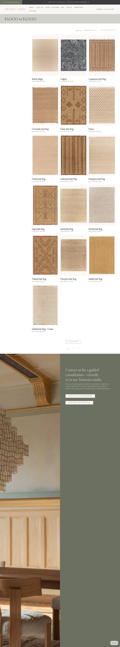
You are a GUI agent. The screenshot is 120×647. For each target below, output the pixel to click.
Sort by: (78, 31)
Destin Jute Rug (38, 178)
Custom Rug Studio (11, 2)
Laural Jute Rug (66, 228)
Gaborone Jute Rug (68, 178)
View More (73, 341)
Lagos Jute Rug (38, 228)
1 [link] (68, 348)
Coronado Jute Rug (40, 128)
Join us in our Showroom (80, 396)
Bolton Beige (37, 78)
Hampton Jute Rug (96, 178)
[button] (47, 7)
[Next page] (79, 348)
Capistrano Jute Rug (97, 78)
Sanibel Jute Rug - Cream (42, 328)
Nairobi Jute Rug (39, 278)
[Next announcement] (96, 2)
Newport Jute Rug (68, 278)
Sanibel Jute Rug (95, 278)
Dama (91, 128)
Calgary (63, 78)
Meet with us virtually (79, 402)
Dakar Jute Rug (66, 128)
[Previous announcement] (41, 2)
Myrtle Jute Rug (95, 228)
